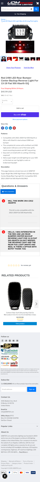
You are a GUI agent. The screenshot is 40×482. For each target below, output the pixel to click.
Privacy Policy (5, 463)
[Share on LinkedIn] (10, 128)
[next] (36, 304)
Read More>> (23, 452)
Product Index (28, 463)
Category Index (17, 463)
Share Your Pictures (13, 68)
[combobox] (17, 9)
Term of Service (28, 461)
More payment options (20, 119)
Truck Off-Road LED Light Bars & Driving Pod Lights (19, 21)
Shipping (4, 461)
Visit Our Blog (29, 68)
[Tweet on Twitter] (6, 128)
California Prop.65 (7, 465)
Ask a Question (9, 191)
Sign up (31, 389)
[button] (31, 9)
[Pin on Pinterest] (14, 128)
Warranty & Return (15, 461)
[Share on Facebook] (2, 128)
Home (3, 19)
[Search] (36, 9)
